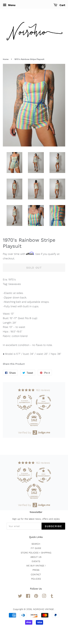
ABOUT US (35, 557)
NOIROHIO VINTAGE (44, 609)
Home (5, 59)
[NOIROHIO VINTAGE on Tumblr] (52, 597)
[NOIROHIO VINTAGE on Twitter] (20, 597)
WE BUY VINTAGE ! (36, 565)
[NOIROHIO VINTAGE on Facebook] (28, 597)
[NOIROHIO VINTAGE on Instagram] (44, 597)
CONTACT (36, 574)
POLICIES (36, 578)
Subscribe (53, 526)
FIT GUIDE (36, 548)
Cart (62, 5)
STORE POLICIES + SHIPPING (36, 552)
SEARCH (36, 544)
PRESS (35, 570)
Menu (11, 5)
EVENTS (36, 561)
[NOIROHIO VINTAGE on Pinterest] (36, 597)
